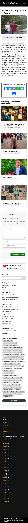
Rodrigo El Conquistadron (11, 375)
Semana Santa (6, 328)
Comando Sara (8, 384)
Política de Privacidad (9, 420)
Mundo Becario (6, 318)
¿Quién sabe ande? (7, 285)
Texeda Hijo (8, 352)
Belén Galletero (16, 394)
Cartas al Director (7, 294)
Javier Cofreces (9, 37)
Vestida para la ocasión (10, 152)
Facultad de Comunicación (9, 309)
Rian (18, 384)
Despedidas (5, 306)
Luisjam (18, 380)
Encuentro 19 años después (11, 203)
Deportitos (5, 304)
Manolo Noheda (9, 370)
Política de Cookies (8, 423)
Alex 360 (17, 368)
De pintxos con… (7, 302)
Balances (4, 290)
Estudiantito (17, 349)
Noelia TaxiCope (19, 354)
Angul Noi (7, 366)
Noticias (5, 39)
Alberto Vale (18, 352)
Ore (22, 391)
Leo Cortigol (8, 340)
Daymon (7, 349)
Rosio (15, 382)
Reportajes (5, 323)
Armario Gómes (18, 366)
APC (3, 287)
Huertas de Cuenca (10, 342)
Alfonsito (19, 356)
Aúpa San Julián (8, 177)
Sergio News (8, 380)
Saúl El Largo (19, 361)
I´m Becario (5, 311)
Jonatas (7, 382)
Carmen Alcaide (9, 356)
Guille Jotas (8, 363)
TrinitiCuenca (8, 361)
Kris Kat (7, 387)
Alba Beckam (8, 389)
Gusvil (6, 394)
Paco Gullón (8, 368)
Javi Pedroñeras (9, 377)
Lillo (6, 391)
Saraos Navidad (6, 326)
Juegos (4, 314)
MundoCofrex (17, 347)
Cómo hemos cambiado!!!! (9, 297)
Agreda (19, 377)
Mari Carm (7, 359)
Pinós (17, 389)
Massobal (7, 347)
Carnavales (5, 292)
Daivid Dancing (18, 359)
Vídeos (4, 333)
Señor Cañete (8, 396)
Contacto (6, 426)
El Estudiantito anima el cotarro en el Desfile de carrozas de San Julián (13, 125)
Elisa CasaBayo (8, 373)
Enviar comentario (18, 254)
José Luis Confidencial (10, 345)
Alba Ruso (14, 391)
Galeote (17, 363)
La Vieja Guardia (6, 316)
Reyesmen (7, 354)
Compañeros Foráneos (8, 299)
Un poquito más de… (8, 330)
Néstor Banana (16, 387)
